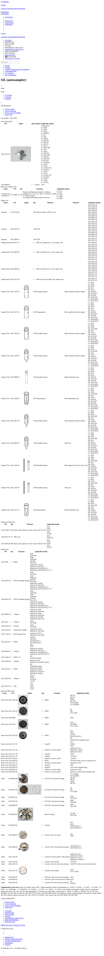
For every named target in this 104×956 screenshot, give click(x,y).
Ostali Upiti (8, 907)
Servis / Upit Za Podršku (13, 905)
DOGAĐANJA (10, 55)
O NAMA (8, 911)
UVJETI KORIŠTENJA (13, 941)
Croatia (3, 5)
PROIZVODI (9, 913)
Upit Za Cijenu (10, 902)
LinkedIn (8, 99)
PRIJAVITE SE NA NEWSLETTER (13, 925)
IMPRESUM (9, 937)
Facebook (8, 97)
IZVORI (7, 916)
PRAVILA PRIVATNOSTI (14, 939)
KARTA (7, 945)
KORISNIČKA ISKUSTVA (14, 49)
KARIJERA (9, 943)
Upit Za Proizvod (10, 904)
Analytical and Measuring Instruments (13, 8)
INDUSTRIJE (9, 914)
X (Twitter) (8, 95)
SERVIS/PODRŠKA (12, 920)
